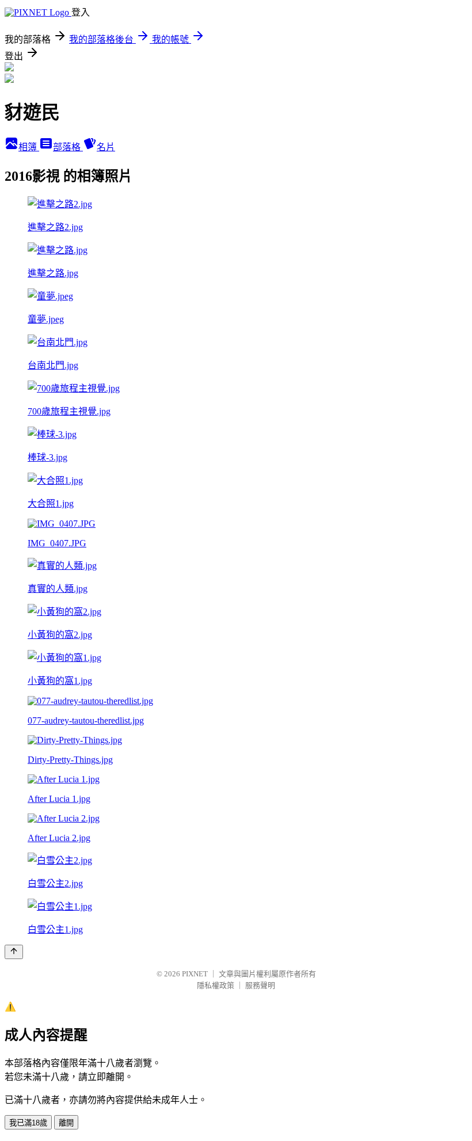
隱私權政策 (215, 985)
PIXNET (195, 973)
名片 (106, 147)
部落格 (68, 147)
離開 (66, 1123)
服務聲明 (260, 985)
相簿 (28, 147)
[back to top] (14, 952)
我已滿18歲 (28, 1123)
